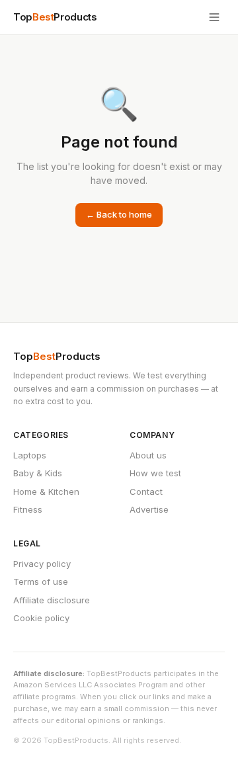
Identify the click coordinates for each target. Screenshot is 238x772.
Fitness (27, 509)
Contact (146, 491)
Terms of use (40, 581)
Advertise (149, 509)
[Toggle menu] (214, 17)
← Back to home (119, 214)
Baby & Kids (37, 473)
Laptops (29, 455)
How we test (155, 473)
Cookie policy (41, 618)
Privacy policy (42, 563)
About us (148, 455)
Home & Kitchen (46, 491)
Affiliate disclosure (51, 600)
